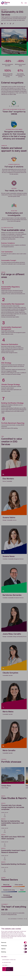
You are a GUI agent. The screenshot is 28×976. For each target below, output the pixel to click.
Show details (4, 956)
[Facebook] (5, 23)
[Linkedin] (2, 23)
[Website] (5, 3)
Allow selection (6, 962)
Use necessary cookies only (9, 959)
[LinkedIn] (3, 474)
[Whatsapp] (10, 23)
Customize (4, 965)
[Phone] (3, 707)
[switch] (25, 946)
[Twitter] (7, 23)
